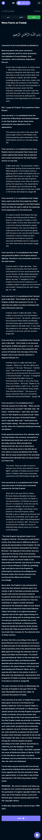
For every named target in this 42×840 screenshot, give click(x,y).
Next (20, 818)
